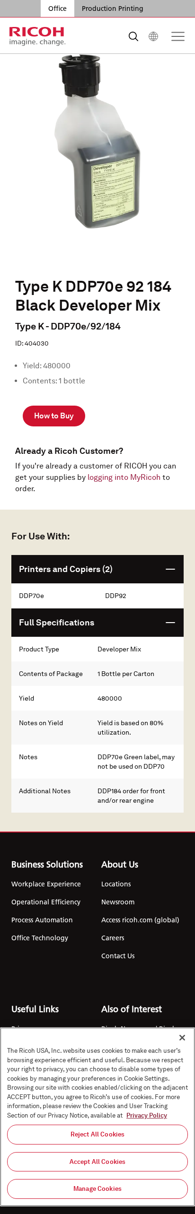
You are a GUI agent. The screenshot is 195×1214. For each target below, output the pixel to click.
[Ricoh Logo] (37, 36)
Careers (112, 938)
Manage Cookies (97, 1188)
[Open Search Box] (133, 36)
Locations (116, 884)
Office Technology (39, 938)
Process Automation (42, 920)
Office (57, 8)
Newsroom (117, 902)
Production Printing (112, 8)
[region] (97, 1116)
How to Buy (54, 415)
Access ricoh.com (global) (140, 920)
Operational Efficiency (45, 902)
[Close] (182, 1037)
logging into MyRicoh (124, 477)
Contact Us (117, 956)
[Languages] (153, 36)
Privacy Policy (146, 1115)
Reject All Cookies (97, 1134)
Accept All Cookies (97, 1161)
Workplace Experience (46, 884)
